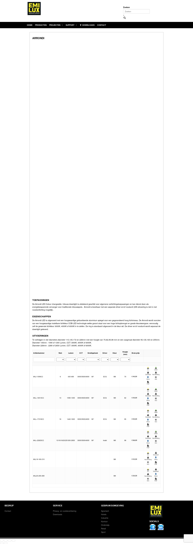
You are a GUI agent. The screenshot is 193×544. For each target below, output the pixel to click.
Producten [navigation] (41, 25)
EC (148, 370)
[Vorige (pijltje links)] (1, 543)
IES (156, 379)
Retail (103, 528)
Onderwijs (105, 525)
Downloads (57, 514)
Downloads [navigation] (88, 25)
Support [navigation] (70, 25)
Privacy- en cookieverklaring (64, 511)
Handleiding (156, 374)
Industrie (104, 518)
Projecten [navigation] (54, 25)
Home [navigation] (29, 25)
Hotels (103, 514)
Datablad (148, 374)
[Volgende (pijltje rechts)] (5, 543)
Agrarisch (105, 511)
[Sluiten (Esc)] (13, 540)
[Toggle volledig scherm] (5, 540)
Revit (148, 379)
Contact (8, 511)
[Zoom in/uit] (1, 540)
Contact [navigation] (101, 25)
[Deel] (9, 540)
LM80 (156, 370)
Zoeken (126, 7)
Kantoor (104, 521)
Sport (103, 532)
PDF (148, 384)
